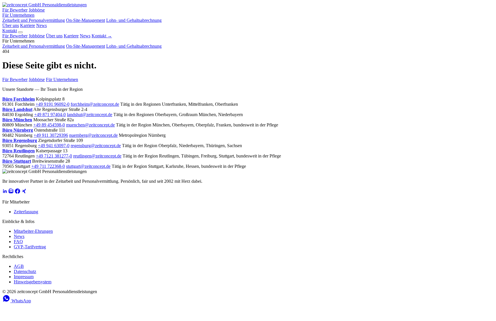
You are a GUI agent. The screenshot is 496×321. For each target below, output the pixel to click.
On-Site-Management (85, 20)
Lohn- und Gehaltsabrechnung (134, 20)
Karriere (27, 25)
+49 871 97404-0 (50, 114)
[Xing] (23, 192)
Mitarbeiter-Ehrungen (33, 231)
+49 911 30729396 (51, 135)
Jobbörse (37, 9)
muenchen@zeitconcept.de (90, 124)
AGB (19, 266)
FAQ (18, 241)
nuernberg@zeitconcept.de (93, 135)
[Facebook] (17, 192)
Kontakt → (102, 35)
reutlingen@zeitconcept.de (97, 155)
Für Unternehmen (18, 15)
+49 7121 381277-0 (54, 155)
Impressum (24, 276)
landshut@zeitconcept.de (89, 114)
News (41, 25)
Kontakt (9, 30)
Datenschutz (25, 271)
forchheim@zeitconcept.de (95, 104)
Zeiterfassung (26, 211)
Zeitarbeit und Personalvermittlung (33, 20)
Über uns (10, 25)
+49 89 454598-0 (49, 124)
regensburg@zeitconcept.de (96, 145)
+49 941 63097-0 (53, 145)
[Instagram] (11, 192)
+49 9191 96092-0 (52, 104)
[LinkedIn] (4, 192)
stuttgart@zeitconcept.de (88, 166)
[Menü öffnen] (20, 32)
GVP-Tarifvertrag (30, 246)
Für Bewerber (15, 9)
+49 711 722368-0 (48, 166)
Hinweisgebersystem (32, 281)
